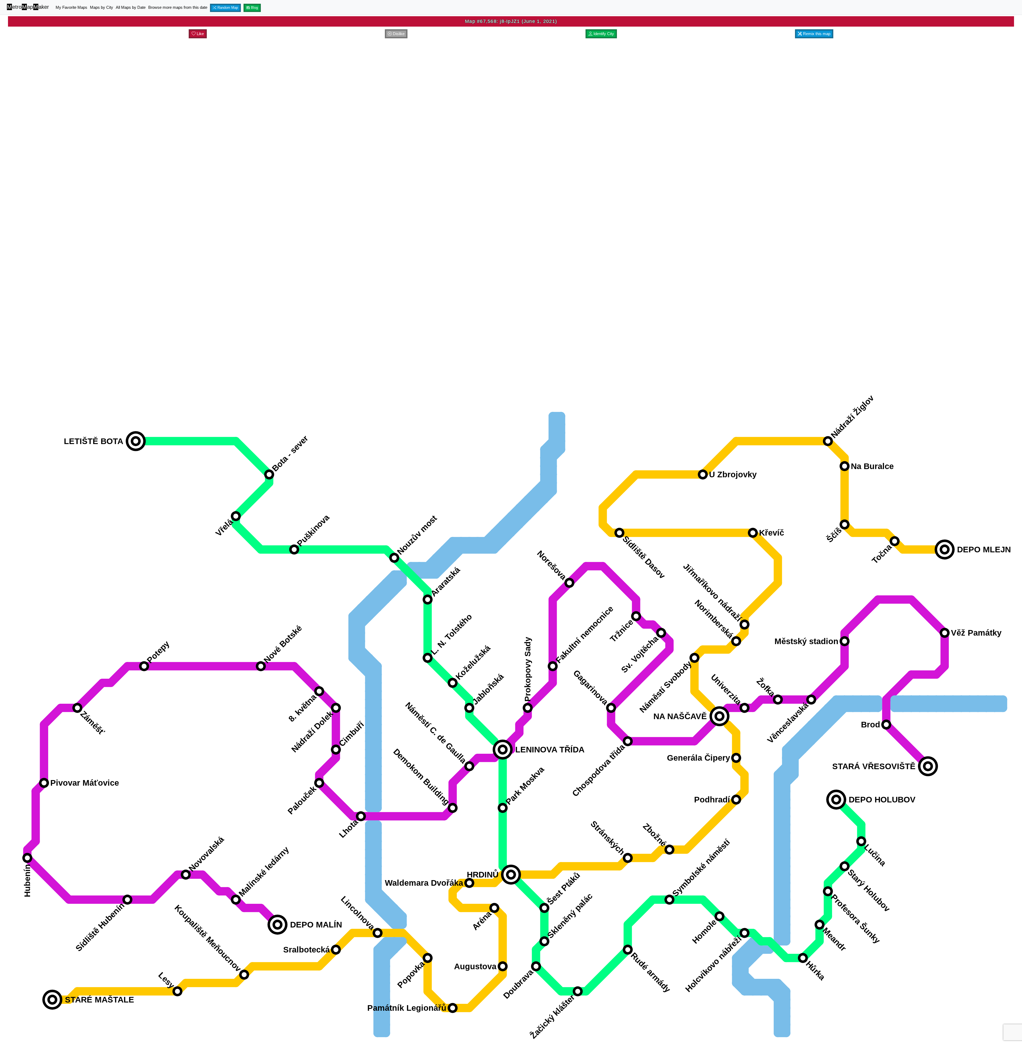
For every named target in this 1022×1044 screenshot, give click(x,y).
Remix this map (816, 33)
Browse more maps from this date (177, 7)
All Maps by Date (131, 7)
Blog (254, 8)
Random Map (227, 8)
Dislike (398, 33)
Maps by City (101, 7)
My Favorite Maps (71, 7)
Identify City (603, 33)
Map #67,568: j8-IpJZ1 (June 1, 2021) (511, 21)
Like (200, 33)
